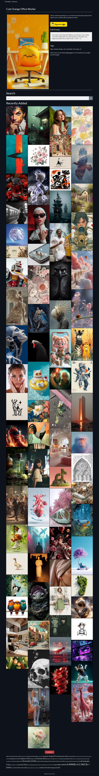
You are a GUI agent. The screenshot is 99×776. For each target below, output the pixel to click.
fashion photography (66, 758)
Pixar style (76, 49)
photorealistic (14, 764)
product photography (43, 764)
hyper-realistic (17, 761)
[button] (49, 752)
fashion (57, 758)
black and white (32, 756)
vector (13, 767)
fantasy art (50, 758)
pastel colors (76, 761)
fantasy (41, 758)
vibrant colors (22, 767)
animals (24, 756)
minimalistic (69, 49)
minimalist (54, 761)
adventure (17, 756)
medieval (39, 761)
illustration (29, 761)
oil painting (68, 761)
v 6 (80, 49)
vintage (30, 767)
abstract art (10, 756)
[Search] (91, 98)
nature (61, 761)
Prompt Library (11, 1)
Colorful (83, 756)
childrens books (62, 756)
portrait (22, 764)
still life (51, 764)
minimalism (47, 761)
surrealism (59, 764)
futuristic (76, 758)
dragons (33, 758)
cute (64, 49)
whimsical (43, 767)
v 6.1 (81, 764)
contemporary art (15, 758)
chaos (40, 756)
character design (58, 49)
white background (53, 767)
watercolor (36, 767)
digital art (25, 758)
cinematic (71, 756)
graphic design (83, 758)
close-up (78, 756)
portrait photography (32, 764)
